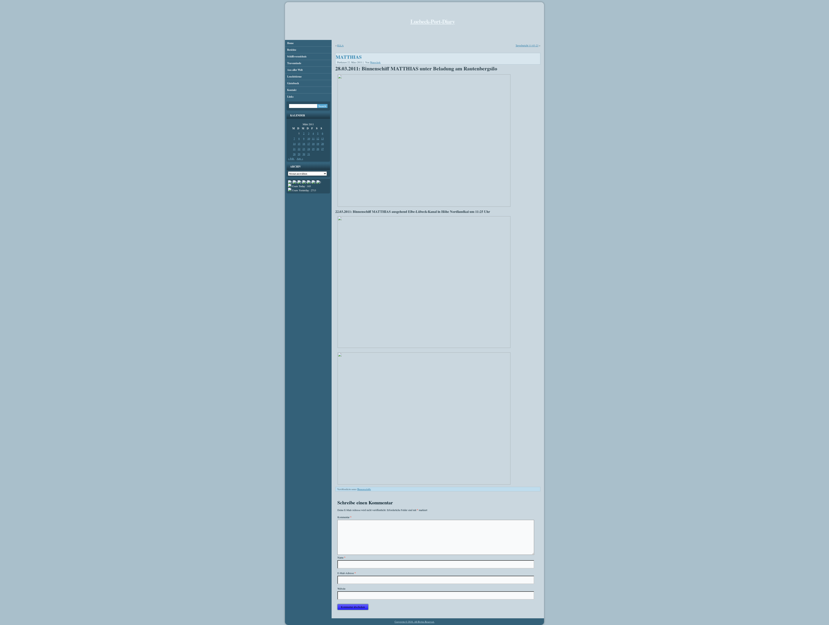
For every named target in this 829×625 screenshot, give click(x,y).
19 (317, 143)
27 (322, 148)
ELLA (340, 45)
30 (303, 154)
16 (303, 143)
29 (299, 154)
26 (317, 148)
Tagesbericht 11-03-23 (527, 45)
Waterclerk (375, 62)
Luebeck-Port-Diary (432, 21)
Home (290, 43)
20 (322, 143)
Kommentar (344, 517)
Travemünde (294, 63)
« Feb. (291, 158)
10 (308, 138)
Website (341, 588)
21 (294, 148)
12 (317, 138)
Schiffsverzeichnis (297, 56)
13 (322, 138)
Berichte (291, 50)
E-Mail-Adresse (346, 573)
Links (290, 96)
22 (299, 148)
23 (303, 148)
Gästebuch (293, 83)
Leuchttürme (294, 76)
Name (341, 557)
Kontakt (291, 90)
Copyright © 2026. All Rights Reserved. (415, 621)
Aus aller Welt (295, 70)
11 (313, 138)
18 (313, 143)
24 (308, 148)
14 (294, 143)
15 (299, 143)
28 (294, 154)
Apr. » (300, 158)
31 (308, 154)
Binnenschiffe (364, 489)
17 (308, 143)
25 (313, 148)
